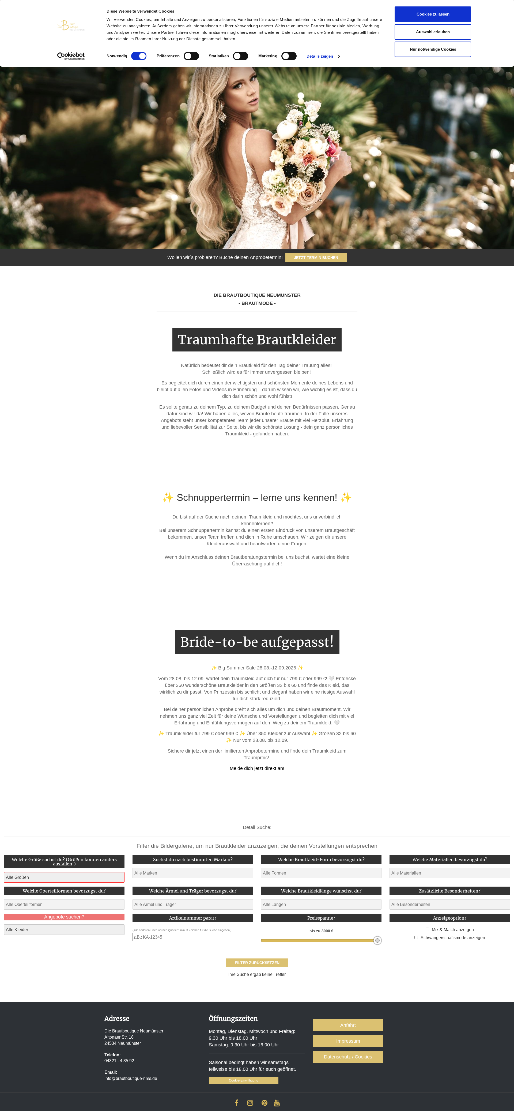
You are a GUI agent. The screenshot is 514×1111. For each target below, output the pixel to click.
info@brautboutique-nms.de (130, 1078)
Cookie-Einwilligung (243, 1080)
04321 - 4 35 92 (119, 1060)
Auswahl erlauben (433, 31)
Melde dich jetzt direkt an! (257, 768)
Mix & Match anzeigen (453, 929)
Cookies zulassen (433, 14)
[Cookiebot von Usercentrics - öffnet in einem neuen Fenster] (71, 56)
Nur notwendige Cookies (433, 49)
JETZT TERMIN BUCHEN (316, 257)
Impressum (348, 1041)
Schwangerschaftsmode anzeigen (453, 937)
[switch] (191, 56)
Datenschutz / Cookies (348, 1057)
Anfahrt (348, 1025)
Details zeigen (320, 56)
